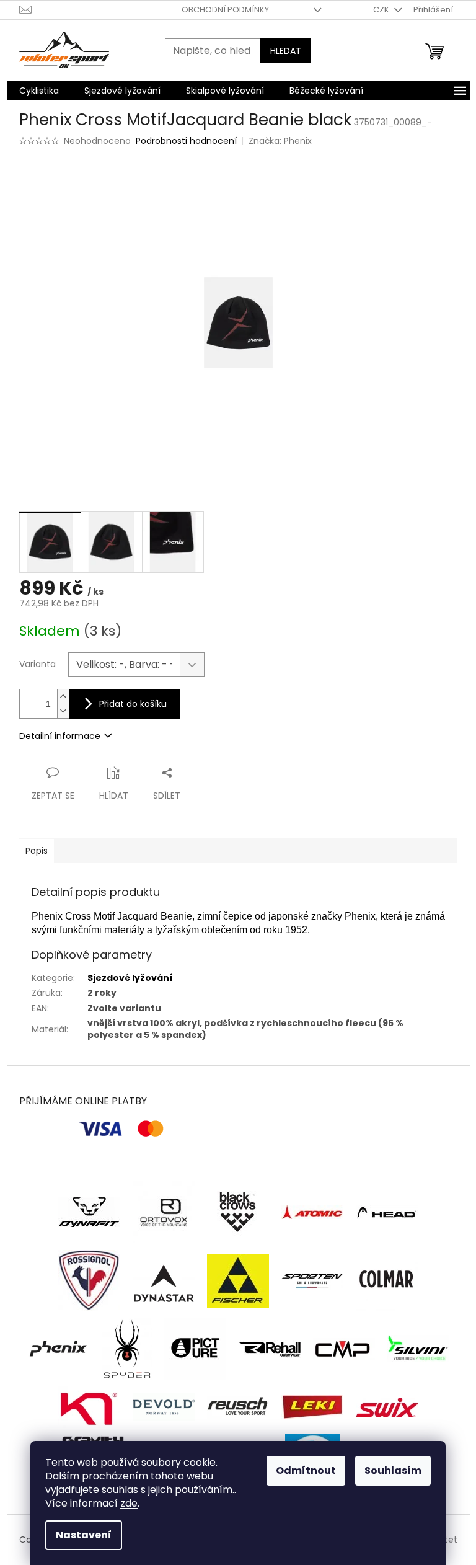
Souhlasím (392, 1470)
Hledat (285, 51)
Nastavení (84, 1535)
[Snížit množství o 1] (63, 711)
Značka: (280, 141)
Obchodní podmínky (225, 10)
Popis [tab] (36, 851)
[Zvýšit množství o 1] (63, 696)
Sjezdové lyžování (129, 978)
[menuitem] (39, 90)
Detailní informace (59, 736)
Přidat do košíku (133, 704)
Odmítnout (306, 1470)
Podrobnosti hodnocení (186, 141)
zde (129, 1503)
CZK (382, 10)
